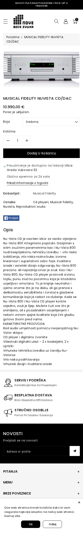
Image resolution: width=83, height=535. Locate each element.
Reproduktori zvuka (30, 206)
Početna (12, 37)
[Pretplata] (75, 451)
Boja (6, 121)
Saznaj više (12, 516)
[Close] (79, 502)
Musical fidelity (61, 202)
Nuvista (8, 206)
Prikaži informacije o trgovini (27, 183)
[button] (7, 21)
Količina (9, 131)
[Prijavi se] (65, 21)
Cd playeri (41, 202)
